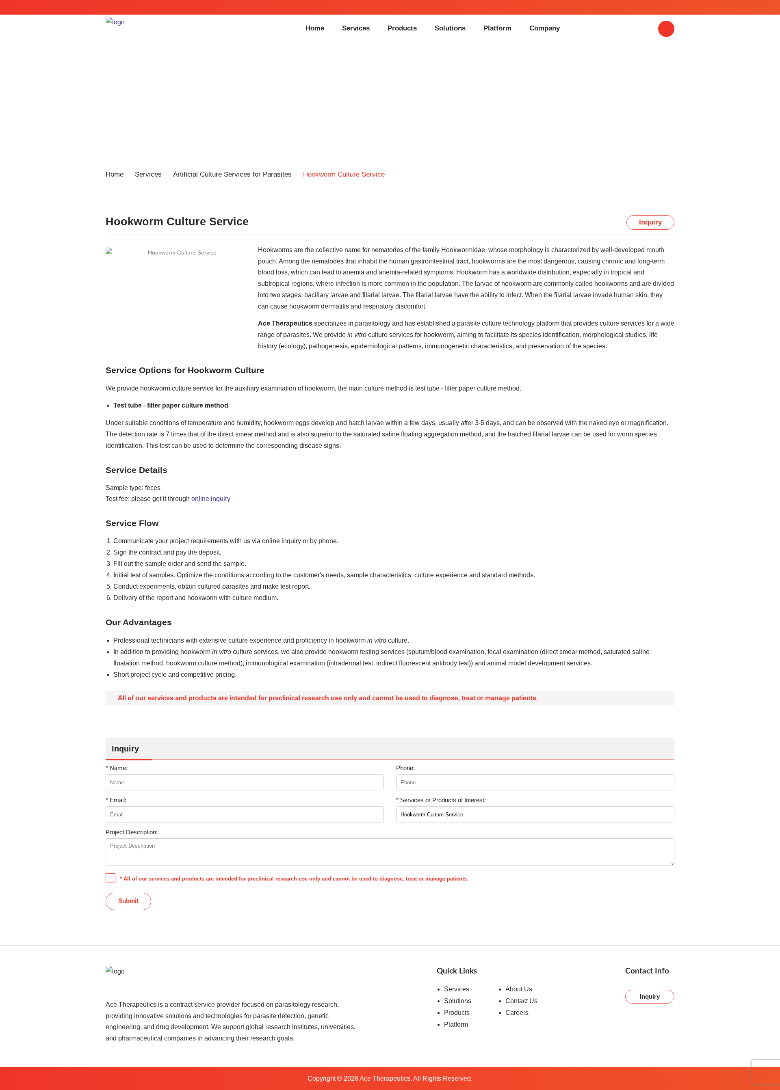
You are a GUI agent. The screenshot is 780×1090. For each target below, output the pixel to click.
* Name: (117, 767)
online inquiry (210, 498)
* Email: (116, 799)
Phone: (405, 767)
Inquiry (650, 996)
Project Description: (132, 832)
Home (315, 28)
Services (356, 28)
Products (402, 28)
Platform (497, 28)
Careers (517, 1012)
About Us (518, 989)
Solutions (450, 28)
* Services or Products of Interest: (441, 799)
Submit (128, 900)
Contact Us (521, 1000)
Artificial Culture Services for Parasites (232, 174)
